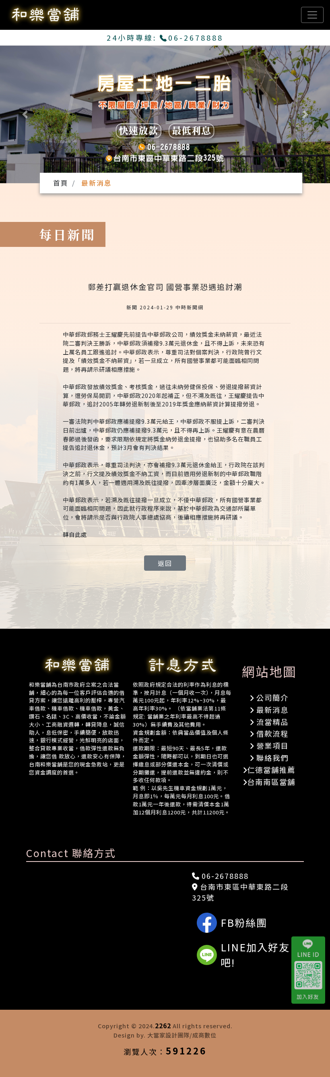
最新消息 (271, 709)
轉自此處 (75, 534)
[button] (25, 114)
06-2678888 (224, 875)
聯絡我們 (271, 757)
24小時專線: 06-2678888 (165, 37)
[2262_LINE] (310, 970)
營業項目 (271, 745)
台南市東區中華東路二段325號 (240, 892)
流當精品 (271, 722)
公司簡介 (271, 697)
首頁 (60, 183)
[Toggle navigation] (312, 15)
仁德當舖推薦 (272, 769)
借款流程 (271, 733)
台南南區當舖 (272, 782)
